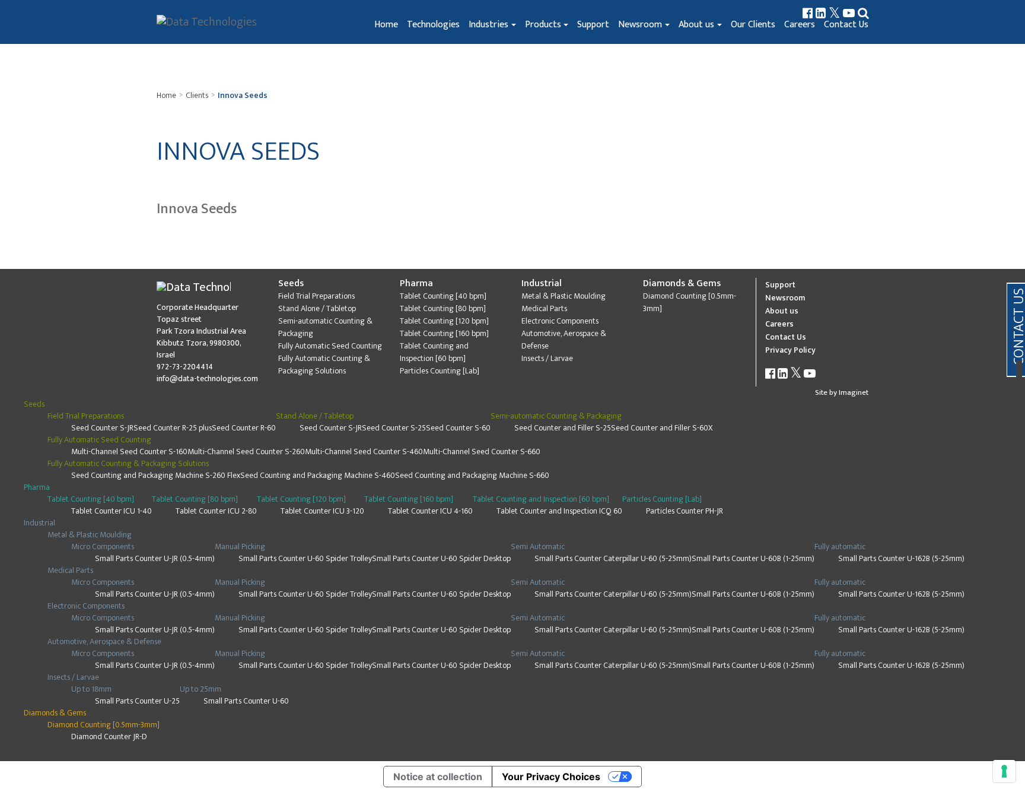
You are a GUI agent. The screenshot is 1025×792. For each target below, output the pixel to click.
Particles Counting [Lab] (439, 371)
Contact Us (846, 25)
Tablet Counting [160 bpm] (444, 333)
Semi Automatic (538, 546)
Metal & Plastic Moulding (563, 296)
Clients (197, 95)
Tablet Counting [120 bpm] (444, 321)
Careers (799, 25)
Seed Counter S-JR (102, 428)
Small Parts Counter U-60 (246, 701)
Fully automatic (839, 546)
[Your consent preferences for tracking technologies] (1004, 771)
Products (543, 25)
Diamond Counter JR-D (109, 736)
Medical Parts (544, 308)
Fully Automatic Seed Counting (330, 346)
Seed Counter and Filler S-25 (562, 428)
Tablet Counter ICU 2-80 (216, 511)
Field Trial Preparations (316, 296)
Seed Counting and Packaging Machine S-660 (472, 475)
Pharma (416, 283)
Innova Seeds (243, 95)
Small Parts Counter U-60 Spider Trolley (305, 558)
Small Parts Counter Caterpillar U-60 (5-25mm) (613, 558)
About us (696, 25)
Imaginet (853, 392)
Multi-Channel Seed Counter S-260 (246, 451)
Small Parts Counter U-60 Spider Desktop (441, 558)
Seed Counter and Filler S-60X (661, 428)
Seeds (291, 283)
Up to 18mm (91, 689)
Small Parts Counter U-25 (137, 701)
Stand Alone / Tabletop (317, 308)
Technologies (433, 25)
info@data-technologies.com (207, 378)
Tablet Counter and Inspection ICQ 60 (559, 511)
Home (386, 25)
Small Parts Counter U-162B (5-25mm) (901, 558)
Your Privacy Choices (551, 777)
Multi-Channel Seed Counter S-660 (481, 451)
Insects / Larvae (547, 358)
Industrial (541, 283)
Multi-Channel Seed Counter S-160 (129, 451)
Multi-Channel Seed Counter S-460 (364, 451)
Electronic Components (560, 321)
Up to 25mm (200, 689)
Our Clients (753, 25)
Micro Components (102, 546)
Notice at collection (437, 777)
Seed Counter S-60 (458, 428)
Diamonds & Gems (682, 283)
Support (593, 25)
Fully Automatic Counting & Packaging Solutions (324, 364)
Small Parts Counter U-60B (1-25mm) (753, 558)
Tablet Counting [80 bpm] (443, 308)
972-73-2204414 (185, 366)
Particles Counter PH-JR (684, 511)
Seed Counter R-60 (244, 428)
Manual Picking (240, 546)
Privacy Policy (790, 350)
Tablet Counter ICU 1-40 (111, 511)
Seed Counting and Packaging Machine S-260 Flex (155, 475)
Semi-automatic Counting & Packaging (325, 327)
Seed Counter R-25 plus (172, 428)
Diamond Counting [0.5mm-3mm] (689, 302)
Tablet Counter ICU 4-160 (430, 511)
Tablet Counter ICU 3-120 (322, 511)
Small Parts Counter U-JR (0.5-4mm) (155, 558)
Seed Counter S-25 (394, 428)
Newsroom (640, 25)
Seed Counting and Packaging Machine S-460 (317, 475)
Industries (488, 25)
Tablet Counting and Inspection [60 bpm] (434, 352)
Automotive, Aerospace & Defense (563, 340)
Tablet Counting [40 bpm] (443, 296)
